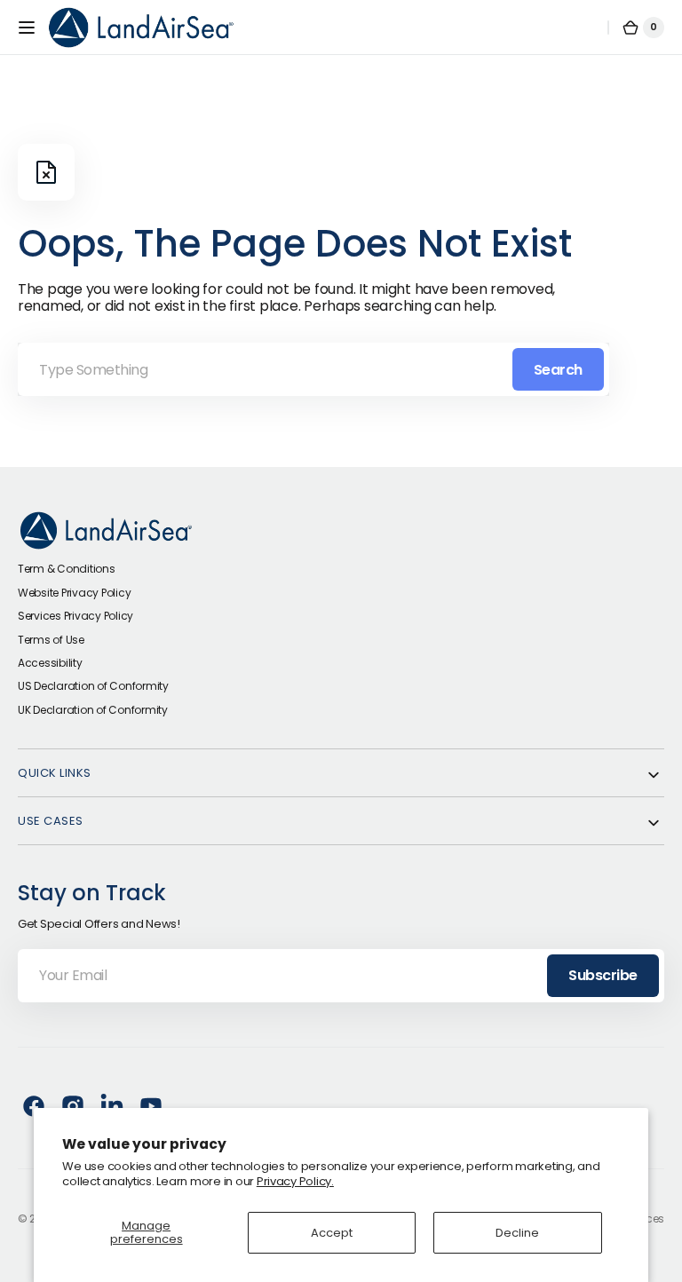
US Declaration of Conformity (93, 685)
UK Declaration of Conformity (93, 709)
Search (558, 370)
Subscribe (603, 975)
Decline (517, 1232)
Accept (332, 1232)
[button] (26, 27)
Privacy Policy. (295, 1181)
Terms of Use (51, 639)
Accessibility (50, 662)
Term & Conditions (66, 568)
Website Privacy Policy (74, 592)
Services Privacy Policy (75, 615)
